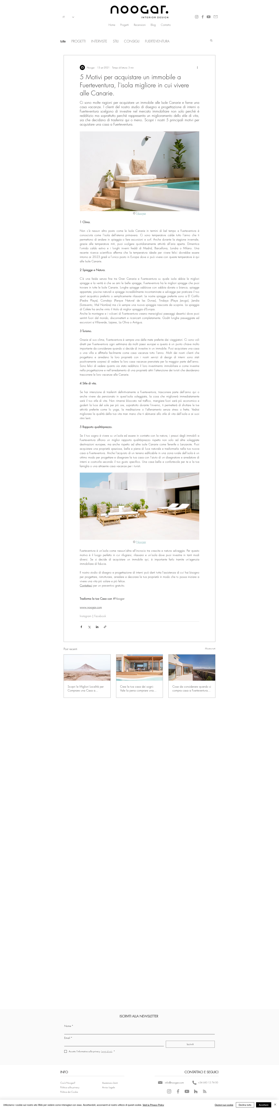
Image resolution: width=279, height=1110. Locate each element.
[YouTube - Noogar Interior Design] (187, 1091)
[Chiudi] (275, 1104)
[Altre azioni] (197, 67)
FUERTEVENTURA (156, 41)
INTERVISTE (99, 41)
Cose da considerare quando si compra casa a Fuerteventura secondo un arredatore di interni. (191, 688)
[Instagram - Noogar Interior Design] (169, 1091)
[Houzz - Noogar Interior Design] (196, 1091)
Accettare (264, 1104)
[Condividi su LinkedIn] (97, 626)
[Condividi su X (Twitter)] (89, 626)
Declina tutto (245, 1104)
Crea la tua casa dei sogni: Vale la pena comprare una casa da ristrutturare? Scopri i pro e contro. (138, 688)
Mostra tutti (210, 648)
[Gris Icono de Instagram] (196, 17)
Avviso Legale (109, 1087)
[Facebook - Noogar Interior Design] (178, 1091)
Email (68, 1037)
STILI (116, 41)
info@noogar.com (174, 1082)
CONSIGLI (131, 41)
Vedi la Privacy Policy (153, 1104)
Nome (68, 1026)
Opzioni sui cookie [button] (224, 1104)
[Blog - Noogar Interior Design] (204, 1091)
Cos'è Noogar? (67, 1082)
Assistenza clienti (110, 1082)
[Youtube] (208, 17)
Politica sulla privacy (69, 1087)
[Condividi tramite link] (105, 626)
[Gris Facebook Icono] (202, 17)
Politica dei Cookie (69, 1091)
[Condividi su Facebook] (81, 626)
